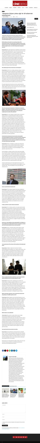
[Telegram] (16, 351)
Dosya (23, 7)
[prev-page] (2, 398)
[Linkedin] (12, 351)
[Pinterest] (7, 351)
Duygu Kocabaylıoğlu (5, 16)
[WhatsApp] (10, 351)
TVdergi (26, 7)
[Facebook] (3, 351)
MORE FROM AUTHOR (13, 386)
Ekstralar (35, 7)
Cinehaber (14, 7)
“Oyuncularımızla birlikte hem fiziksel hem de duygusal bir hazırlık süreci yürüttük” (32, 36)
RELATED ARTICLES (6, 386)
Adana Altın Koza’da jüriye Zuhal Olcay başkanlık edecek (32, 33)
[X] (5, 351)
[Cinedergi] (20, 3)
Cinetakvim (30, 7)
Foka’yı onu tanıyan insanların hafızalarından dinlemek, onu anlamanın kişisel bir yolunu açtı (32, 24)
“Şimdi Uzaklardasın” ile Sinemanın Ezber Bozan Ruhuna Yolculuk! (32, 30)
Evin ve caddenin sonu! (30, 27)
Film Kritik (6, 7)
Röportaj (19, 7)
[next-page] (4, 398)
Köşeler (10, 7)
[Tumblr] (14, 351)
